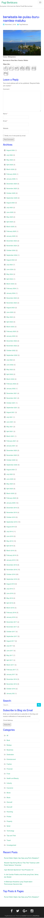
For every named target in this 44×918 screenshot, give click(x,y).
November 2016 (11, 684)
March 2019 (10, 550)
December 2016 (11, 679)
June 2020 (9, 479)
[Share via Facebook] (5, 68)
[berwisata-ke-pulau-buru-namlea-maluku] (22, 42)
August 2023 (10, 307)
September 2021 (11, 407)
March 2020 (10, 493)
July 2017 (9, 646)
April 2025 (9, 222)
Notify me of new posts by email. (15, 136)
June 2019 (9, 536)
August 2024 (10, 260)
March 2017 (10, 665)
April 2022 (9, 374)
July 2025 (9, 207)
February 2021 (11, 441)
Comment (6, 89)
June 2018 (9, 593)
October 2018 (10, 574)
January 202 (10, 693)
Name (5, 114)
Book (8, 740)
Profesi (9, 816)
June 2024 (9, 269)
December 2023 (11, 298)
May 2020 (9, 484)
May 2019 (9, 541)
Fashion (9, 764)
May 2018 (9, 598)
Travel (9, 840)
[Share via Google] (11, 68)
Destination (10, 754)
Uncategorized (11, 845)
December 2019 (11, 508)
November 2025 (11, 188)
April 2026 (9, 165)
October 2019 (10, 517)
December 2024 (11, 241)
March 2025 (10, 226)
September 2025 (11, 198)
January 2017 (10, 674)
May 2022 (9, 369)
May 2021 (9, 427)
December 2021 (11, 393)
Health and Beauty (13, 778)
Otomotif (9, 802)
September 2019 (11, 522)
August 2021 (10, 412)
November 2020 (11, 455)
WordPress (36, 916)
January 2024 (10, 293)
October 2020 (10, 460)
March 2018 (10, 608)
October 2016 (10, 689)
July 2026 (9, 155)
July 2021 (9, 417)
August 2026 (10, 150)
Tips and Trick (11, 835)
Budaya (9, 745)
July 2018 (9, 589)
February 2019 (11, 555)
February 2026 (11, 174)
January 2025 (10, 236)
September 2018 (11, 579)
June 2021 (9, 422)
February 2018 (11, 612)
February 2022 (11, 384)
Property (9, 821)
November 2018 (11, 569)
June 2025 (9, 212)
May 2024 (9, 274)
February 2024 (11, 288)
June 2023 (9, 312)
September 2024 (11, 255)
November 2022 (11, 346)
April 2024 (9, 279)
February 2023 (11, 331)
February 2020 (11, 498)
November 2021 (11, 398)
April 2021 (9, 431)
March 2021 (10, 436)
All (7, 735)
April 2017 (9, 660)
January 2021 (10, 446)
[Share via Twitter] (16, 68)
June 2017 (9, 650)
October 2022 (10, 350)
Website (5, 128)
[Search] (39, 705)
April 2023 (9, 322)
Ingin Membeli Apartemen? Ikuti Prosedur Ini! (18, 870)
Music (8, 797)
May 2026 (9, 160)
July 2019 (9, 531)
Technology (10, 831)
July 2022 (9, 360)
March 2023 (10, 327)
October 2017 (10, 631)
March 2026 (10, 169)
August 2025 (10, 203)
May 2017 (9, 655)
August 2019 (10, 527)
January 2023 (10, 336)
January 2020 (10, 503)
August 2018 (10, 584)
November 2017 (11, 627)
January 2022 (10, 388)
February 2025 (11, 231)
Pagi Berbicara (23, 24)
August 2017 (10, 641)
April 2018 (9, 603)
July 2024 (9, 265)
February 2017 (11, 670)
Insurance (10, 788)
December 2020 (11, 450)
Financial (9, 769)
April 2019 (9, 546)
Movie (9, 793)
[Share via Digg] (5, 73)
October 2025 (10, 193)
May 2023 (9, 317)
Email (5, 121)
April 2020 (9, 489)
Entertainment (11, 759)
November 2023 (11, 303)
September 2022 (11, 355)
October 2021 (10, 403)
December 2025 (11, 184)
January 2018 (10, 617)
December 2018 (11, 565)
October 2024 (10, 250)
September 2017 (11, 636)
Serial (8, 826)
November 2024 (11, 245)
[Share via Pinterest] (22, 68)
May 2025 (9, 217)
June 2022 (9, 365)
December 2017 (11, 622)
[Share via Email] (33, 68)
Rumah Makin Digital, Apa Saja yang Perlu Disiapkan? (21, 858)
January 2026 (10, 179)
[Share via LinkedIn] (27, 68)
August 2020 (10, 469)
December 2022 (11, 341)
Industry (9, 783)
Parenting (10, 812)
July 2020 (9, 474)
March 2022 (10, 379)
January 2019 (10, 560)
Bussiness (10, 750)
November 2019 (11, 512)
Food (8, 774)
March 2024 (10, 284)
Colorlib (23, 916)
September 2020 (11, 465)
